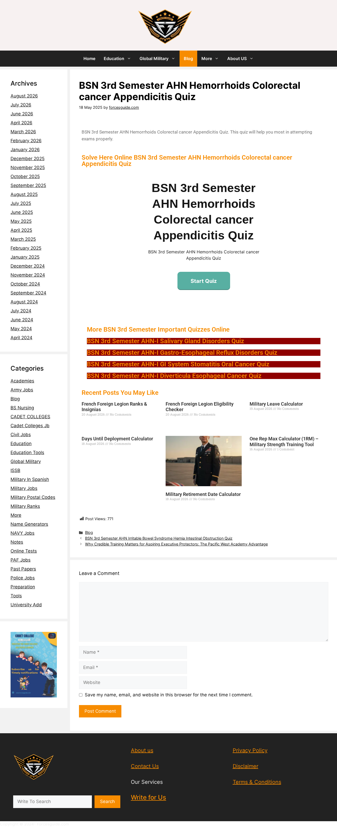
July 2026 (21, 104)
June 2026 (22, 113)
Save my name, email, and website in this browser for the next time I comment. (169, 694)
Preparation (23, 586)
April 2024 (21, 337)
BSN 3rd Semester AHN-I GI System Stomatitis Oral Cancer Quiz (178, 364)
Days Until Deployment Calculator (117, 438)
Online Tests (24, 551)
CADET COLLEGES (30, 416)
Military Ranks (25, 506)
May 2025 (21, 221)
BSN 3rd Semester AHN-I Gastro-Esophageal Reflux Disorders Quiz (182, 352)
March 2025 (23, 239)
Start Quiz (204, 281)
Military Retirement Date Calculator (203, 494)
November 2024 (28, 275)
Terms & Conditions (257, 782)
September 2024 (28, 293)
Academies (22, 380)
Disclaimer (245, 766)
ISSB (15, 470)
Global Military (154, 58)
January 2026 (25, 149)
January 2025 (25, 257)
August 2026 (24, 96)
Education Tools (27, 452)
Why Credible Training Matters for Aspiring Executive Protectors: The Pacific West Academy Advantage (176, 544)
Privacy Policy (250, 750)
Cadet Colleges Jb (30, 425)
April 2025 (21, 230)
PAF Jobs (21, 560)
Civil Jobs (21, 434)
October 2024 (25, 284)
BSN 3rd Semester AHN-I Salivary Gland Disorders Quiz (165, 341)
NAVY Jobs (22, 533)
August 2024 (24, 301)
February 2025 (26, 248)
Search (107, 801)
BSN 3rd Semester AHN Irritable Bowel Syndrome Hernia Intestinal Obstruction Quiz (158, 538)
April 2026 (21, 122)
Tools (16, 595)
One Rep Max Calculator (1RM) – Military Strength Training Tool (284, 441)
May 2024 (21, 328)
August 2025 (24, 194)
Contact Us (145, 766)
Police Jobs (23, 577)
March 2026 (23, 131)
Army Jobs (22, 389)
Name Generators (29, 524)
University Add (26, 604)
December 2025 (27, 158)
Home (89, 58)
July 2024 (21, 310)
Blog (188, 58)
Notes (17, 542)
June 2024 (22, 319)
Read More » (90, 424)
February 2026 (26, 140)
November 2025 (28, 167)
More (206, 58)
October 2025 (25, 176)
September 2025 (28, 185)
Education (114, 58)
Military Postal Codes (33, 497)
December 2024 (28, 266)
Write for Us (148, 797)
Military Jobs (24, 488)
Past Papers (23, 569)
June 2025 (22, 212)
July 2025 (21, 203)
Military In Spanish (30, 479)
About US (237, 58)
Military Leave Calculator (276, 404)
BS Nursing (22, 407)
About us (142, 750)
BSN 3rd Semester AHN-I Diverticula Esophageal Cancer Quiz (174, 376)
